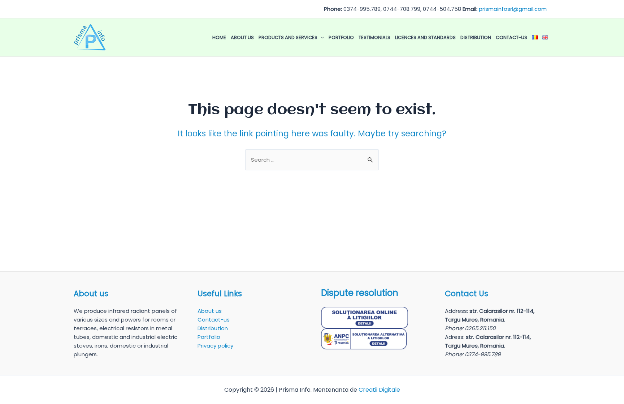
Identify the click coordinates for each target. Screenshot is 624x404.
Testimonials (374, 37)
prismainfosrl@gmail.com (513, 9)
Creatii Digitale (379, 390)
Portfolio (341, 37)
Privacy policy (215, 345)
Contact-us (511, 37)
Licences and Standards (425, 37)
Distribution (475, 37)
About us (242, 37)
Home (219, 37)
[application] (320, 37)
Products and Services (288, 37)
